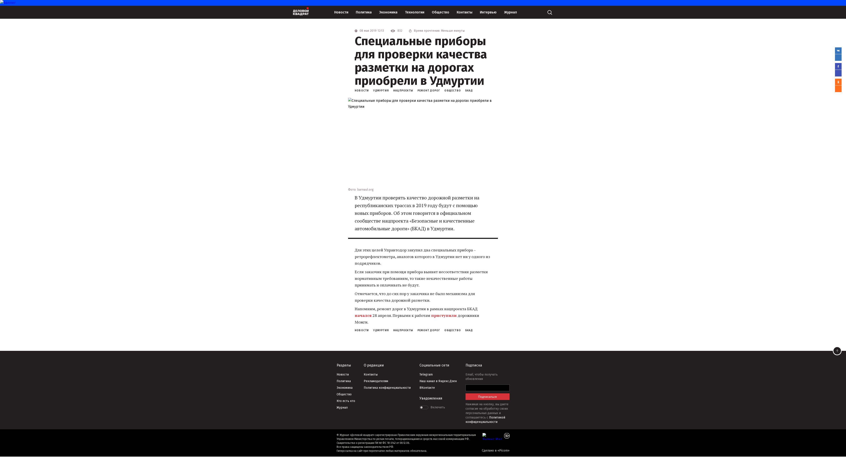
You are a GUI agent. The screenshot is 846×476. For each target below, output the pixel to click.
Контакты (464, 12)
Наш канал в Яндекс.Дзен (438, 381)
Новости (341, 12)
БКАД (469, 90)
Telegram (426, 374)
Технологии (414, 12)
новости (362, 90)
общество (452, 90)
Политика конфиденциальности (387, 388)
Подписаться (487, 396)
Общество (440, 12)
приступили (444, 315)
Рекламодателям (376, 381)
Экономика (388, 12)
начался (363, 315)
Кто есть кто (346, 401)
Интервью (488, 12)
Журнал (510, 12)
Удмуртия (381, 90)
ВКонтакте (427, 388)
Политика (364, 12)
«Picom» (503, 450)
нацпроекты (403, 90)
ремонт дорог (428, 90)
